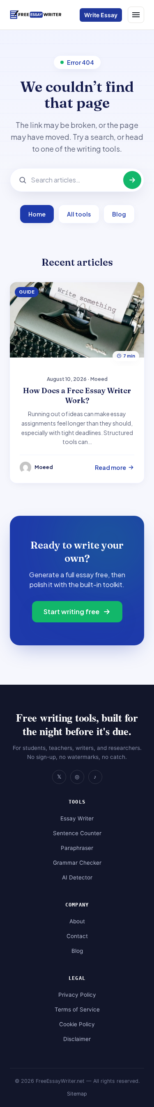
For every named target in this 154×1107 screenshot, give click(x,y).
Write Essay (100, 14)
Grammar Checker (77, 862)
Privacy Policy (77, 994)
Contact (77, 936)
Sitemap (77, 1094)
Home (37, 214)
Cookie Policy (77, 1024)
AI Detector (77, 877)
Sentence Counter (77, 833)
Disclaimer (77, 1039)
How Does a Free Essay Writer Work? (77, 395)
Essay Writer (77, 818)
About (77, 921)
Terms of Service (77, 1009)
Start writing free (71, 611)
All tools (79, 214)
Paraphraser (77, 848)
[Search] (132, 180)
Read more (110, 467)
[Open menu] (136, 15)
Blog (119, 214)
